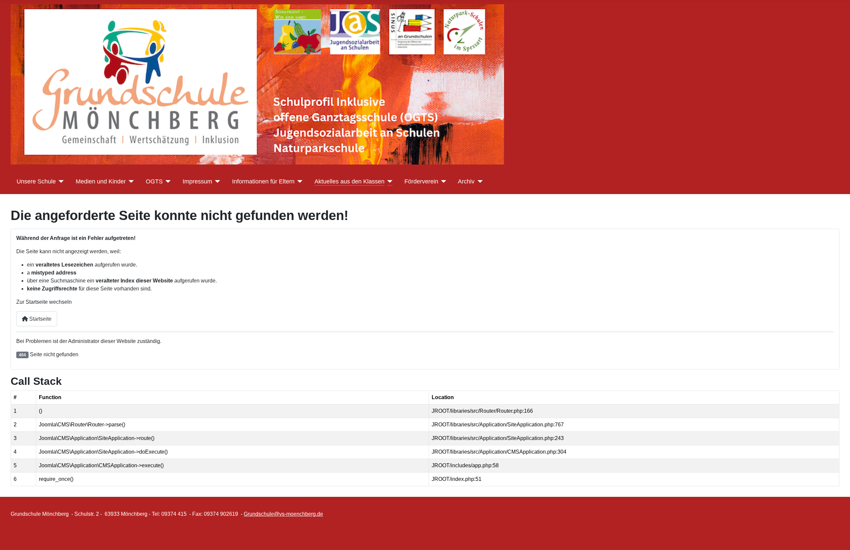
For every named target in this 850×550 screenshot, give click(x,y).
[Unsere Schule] (60, 181)
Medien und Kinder (101, 181)
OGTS (154, 181)
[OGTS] (167, 181)
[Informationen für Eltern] (299, 181)
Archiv (466, 181)
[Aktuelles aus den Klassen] (388, 181)
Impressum (197, 181)
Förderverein (421, 181)
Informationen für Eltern (263, 181)
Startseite (39, 319)
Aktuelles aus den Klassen (349, 181)
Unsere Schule (36, 181)
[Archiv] (478, 181)
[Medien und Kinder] (130, 181)
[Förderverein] (442, 181)
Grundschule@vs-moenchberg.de (283, 514)
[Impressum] (216, 181)
